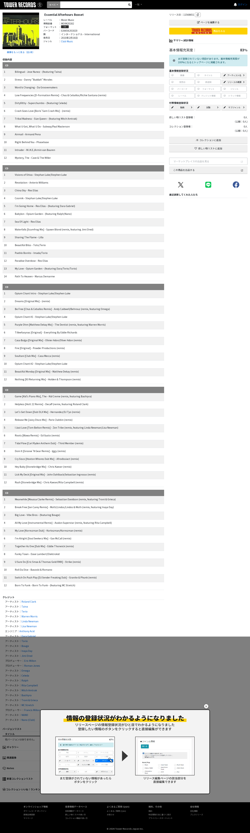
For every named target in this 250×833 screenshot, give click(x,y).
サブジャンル (234, 107)
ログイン (242, 4)
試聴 (208, 107)
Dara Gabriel (28, 636)
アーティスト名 (234, 75)
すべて (52, 4)
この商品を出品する (184, 170)
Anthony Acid (27, 631)
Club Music (67, 41)
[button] (206, 706)
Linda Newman (29, 621)
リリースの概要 (234, 82)
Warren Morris (29, 616)
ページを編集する (210, 22)
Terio (24, 611)
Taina (24, 606)
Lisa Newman (29, 626)
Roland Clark (28, 601)
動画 (182, 107)
